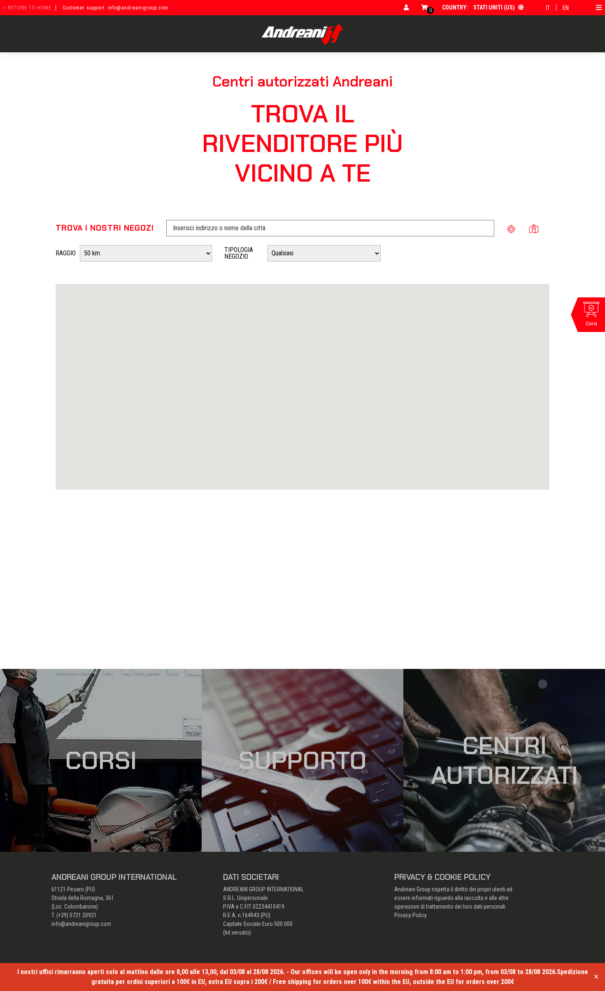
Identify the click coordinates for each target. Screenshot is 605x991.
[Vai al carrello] (424, 7)
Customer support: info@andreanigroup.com (115, 8)
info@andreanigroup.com (81, 924)
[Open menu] (599, 7)
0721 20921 (83, 915)
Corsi (101, 760)
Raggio (66, 253)
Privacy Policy (410, 915)
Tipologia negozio (238, 253)
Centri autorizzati (504, 760)
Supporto (303, 760)
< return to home (27, 8)
